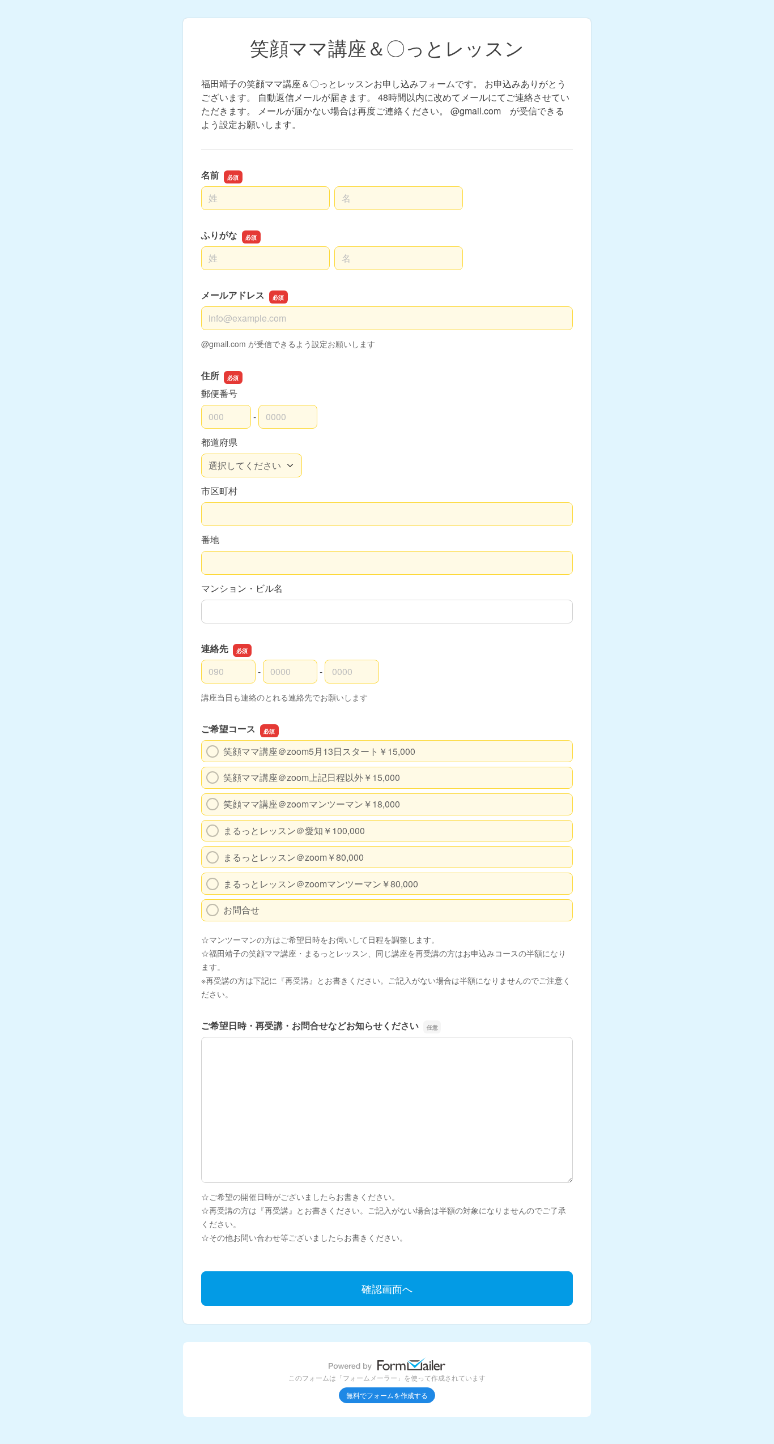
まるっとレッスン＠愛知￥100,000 (294, 830)
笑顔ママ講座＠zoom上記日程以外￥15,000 (311, 777)
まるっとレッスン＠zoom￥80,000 (293, 857)
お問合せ (241, 909)
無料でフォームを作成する (387, 1395)
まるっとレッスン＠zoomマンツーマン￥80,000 (320, 883)
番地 (210, 539)
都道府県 (219, 441)
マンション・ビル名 (242, 588)
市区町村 (219, 490)
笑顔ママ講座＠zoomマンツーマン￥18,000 (311, 803)
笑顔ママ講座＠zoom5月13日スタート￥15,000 (319, 751)
